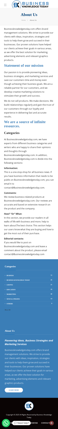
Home (23, 20)
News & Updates (29, 299)
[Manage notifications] (52, 423)
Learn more (14, 390)
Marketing (29, 294)
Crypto (29, 285)
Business (29, 275)
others (29, 304)
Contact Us (46, 423)
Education (29, 289)
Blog (22, 423)
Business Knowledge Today (29, 280)
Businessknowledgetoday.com (19, 28)
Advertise (33, 423)
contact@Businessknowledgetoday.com (24, 187)
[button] (6, 423)
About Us (11, 423)
